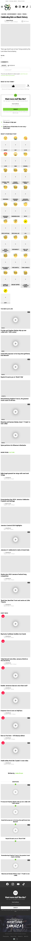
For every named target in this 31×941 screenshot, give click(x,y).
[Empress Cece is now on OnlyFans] (15, 700)
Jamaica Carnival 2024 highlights (11, 525)
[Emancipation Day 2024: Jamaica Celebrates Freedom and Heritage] (15, 489)
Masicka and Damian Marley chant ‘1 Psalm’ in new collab (15, 422)
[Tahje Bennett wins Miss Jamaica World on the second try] (15, 648)
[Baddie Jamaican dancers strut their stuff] (15, 675)
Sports (4, 396)
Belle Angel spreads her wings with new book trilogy (15, 474)
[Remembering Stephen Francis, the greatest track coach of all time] (15, 388)
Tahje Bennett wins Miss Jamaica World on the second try (14, 659)
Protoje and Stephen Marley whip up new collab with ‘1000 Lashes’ (13, 331)
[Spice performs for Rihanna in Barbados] (15, 435)
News (3, 351)
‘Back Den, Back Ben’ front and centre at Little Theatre (15, 601)
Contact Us (20, 936)
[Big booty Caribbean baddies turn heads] (15, 623)
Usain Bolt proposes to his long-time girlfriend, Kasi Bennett (15, 354)
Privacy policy (6, 936)
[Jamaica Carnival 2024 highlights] (15, 515)
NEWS (7, 1)
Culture (12, 452)
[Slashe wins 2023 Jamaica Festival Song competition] (15, 564)
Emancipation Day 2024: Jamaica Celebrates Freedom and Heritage (15, 500)
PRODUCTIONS (21, 1)
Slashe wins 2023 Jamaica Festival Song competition (13, 575)
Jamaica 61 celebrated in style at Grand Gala (15, 550)
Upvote (13, 86)
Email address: (15, 103)
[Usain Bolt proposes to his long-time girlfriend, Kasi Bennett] (15, 343)
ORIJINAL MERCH (13, 1)
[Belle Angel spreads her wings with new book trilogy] (15, 463)
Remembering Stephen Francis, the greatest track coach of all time (15, 399)
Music (3, 328)
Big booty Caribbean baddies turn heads (13, 634)
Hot (3, 616)
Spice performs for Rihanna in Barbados (13, 445)
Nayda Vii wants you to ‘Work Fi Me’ (12, 377)
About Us (26, 936)
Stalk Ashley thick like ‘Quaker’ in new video (14, 761)
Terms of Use (13, 936)
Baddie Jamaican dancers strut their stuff (14, 686)
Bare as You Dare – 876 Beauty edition (13, 736)
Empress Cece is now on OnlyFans (11, 711)
